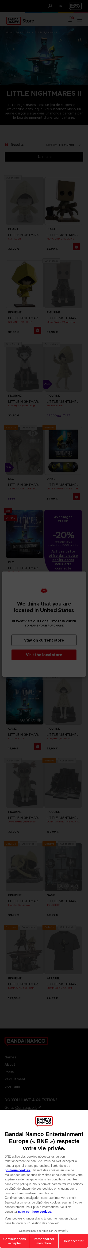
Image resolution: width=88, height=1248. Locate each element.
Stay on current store (44, 640)
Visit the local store (44, 654)
